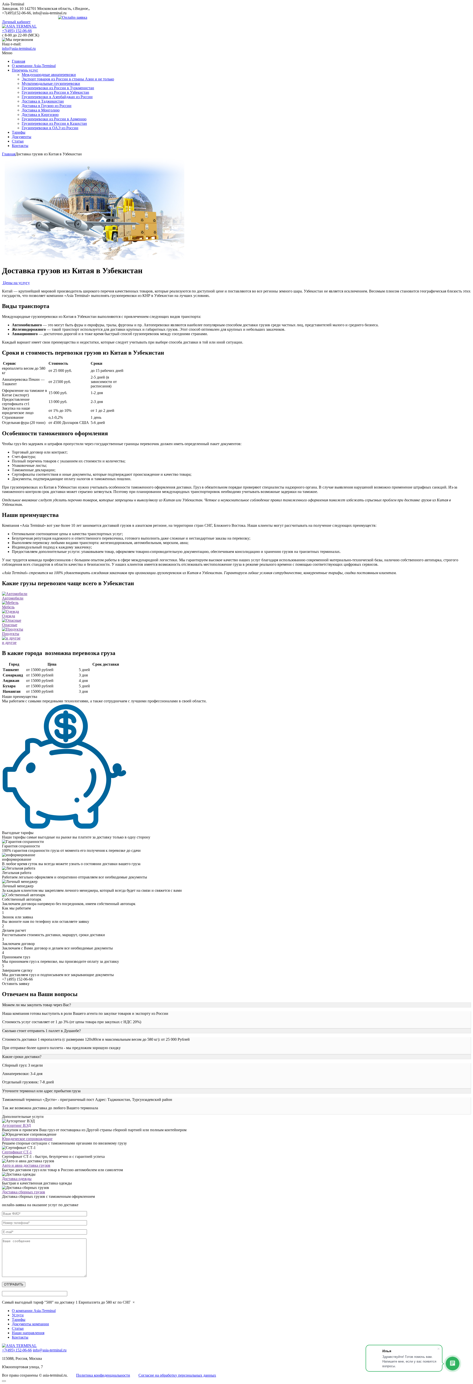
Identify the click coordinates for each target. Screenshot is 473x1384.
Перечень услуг (25, 70)
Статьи (18, 141)
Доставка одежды (17, 1179)
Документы (21, 137)
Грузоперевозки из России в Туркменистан (58, 88)
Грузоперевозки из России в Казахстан (54, 123)
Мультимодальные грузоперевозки (51, 83)
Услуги (18, 1315)
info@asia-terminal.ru (19, 48)
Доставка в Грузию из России (46, 106)
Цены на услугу (16, 283)
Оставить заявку (16, 984)
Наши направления (28, 1333)
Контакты (20, 146)
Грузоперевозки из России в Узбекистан (55, 92)
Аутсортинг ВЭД (16, 1125)
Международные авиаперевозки (49, 75)
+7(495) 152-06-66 (17, 31)
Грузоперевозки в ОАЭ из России (50, 128)
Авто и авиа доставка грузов (26, 1165)
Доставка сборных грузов (23, 1192)
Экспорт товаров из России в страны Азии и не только (68, 79)
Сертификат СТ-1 (17, 1152)
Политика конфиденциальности (103, 1375)
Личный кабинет (16, 22)
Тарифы (18, 132)
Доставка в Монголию (41, 110)
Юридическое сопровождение (27, 1139)
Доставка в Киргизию (40, 114)
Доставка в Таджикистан (43, 101)
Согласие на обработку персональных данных (177, 1375)
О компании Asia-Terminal (34, 66)
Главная (18, 61)
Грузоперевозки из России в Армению (54, 119)
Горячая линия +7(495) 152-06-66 (30, 17)
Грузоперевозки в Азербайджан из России (57, 97)
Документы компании (30, 1324)
